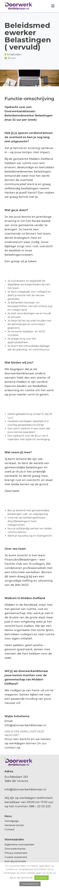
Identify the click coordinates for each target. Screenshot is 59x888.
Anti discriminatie (15, 861)
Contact (10, 829)
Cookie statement (16, 857)
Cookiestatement (30, 884)
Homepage (12, 821)
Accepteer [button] (41, 877)
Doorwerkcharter (15, 848)
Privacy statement (16, 853)
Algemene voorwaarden (19, 844)
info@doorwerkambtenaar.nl (25, 725)
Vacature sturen (14, 825)
